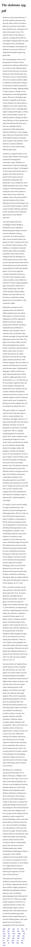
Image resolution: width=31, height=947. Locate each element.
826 (9, 936)
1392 (13, 931)
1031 (13, 938)
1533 (4, 933)
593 (8, 931)
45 (26, 929)
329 (8, 938)
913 (22, 940)
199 (4, 938)
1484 (19, 933)
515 (8, 940)
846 (18, 938)
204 (18, 931)
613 (14, 936)
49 (18, 929)
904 (13, 942)
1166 (18, 936)
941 (9, 933)
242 (24, 933)
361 (4, 931)
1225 (4, 945)
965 (22, 942)
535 (22, 929)
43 (8, 942)
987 (9, 929)
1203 (23, 938)
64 (3, 940)
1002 (4, 929)
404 (23, 936)
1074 (14, 933)
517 (18, 940)
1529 (12, 940)
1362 (4, 936)
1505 (23, 931)
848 (18, 942)
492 (14, 929)
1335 (4, 942)
